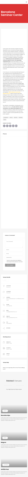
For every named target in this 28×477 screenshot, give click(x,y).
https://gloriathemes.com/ (11, 317)
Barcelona (8, 287)
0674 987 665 (9, 305)
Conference (6, 117)
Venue (5, 119)
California (6, 464)
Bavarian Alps (5, 415)
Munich (5, 410)
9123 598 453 (9, 323)
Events (11, 117)
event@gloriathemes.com (11, 311)
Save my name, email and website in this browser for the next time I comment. (15, 261)
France (5, 437)
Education (8, 292)
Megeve (3, 442)
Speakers (20, 117)
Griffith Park (5, 469)
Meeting (15, 117)
